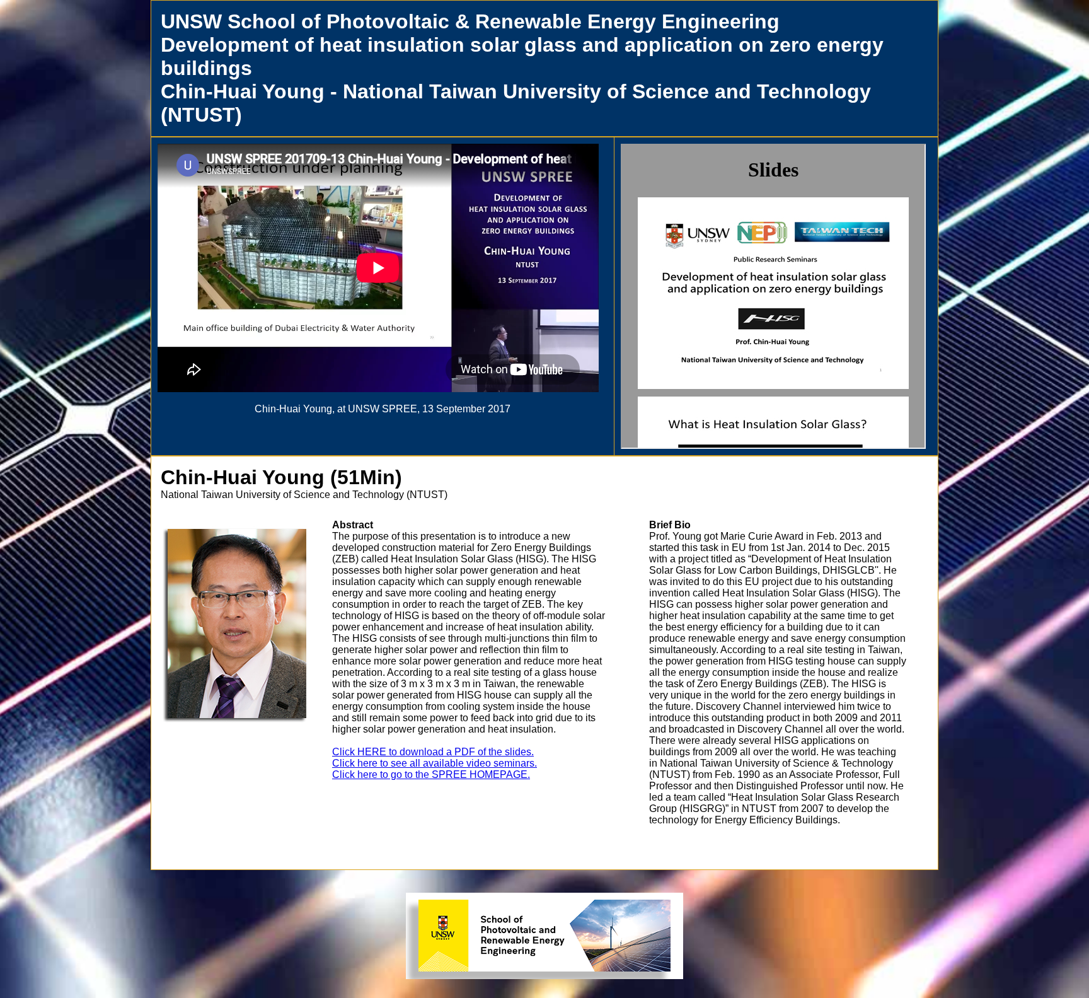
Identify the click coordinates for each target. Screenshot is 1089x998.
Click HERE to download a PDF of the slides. (433, 751)
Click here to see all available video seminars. (434, 763)
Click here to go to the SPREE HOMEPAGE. (431, 774)
